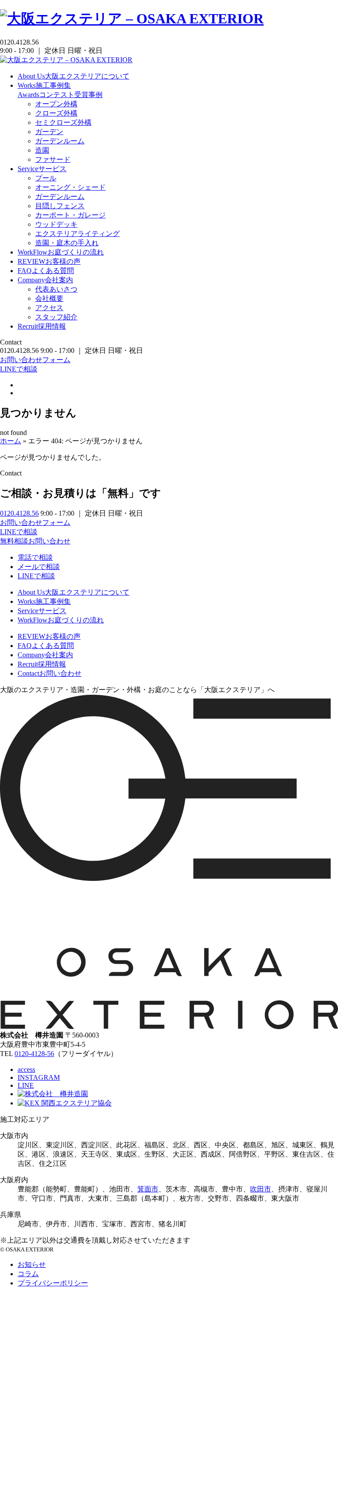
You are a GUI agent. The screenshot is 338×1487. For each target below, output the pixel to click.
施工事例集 (44, 85)
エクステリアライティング (77, 233)
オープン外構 (56, 104)
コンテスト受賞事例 (60, 94)
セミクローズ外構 (63, 122)
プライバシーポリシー (53, 1283)
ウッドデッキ (56, 224)
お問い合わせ (49, 673)
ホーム (10, 441)
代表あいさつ (56, 289)
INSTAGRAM (39, 1077)
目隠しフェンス (59, 206)
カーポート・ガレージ (70, 215)
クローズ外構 (56, 113)
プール (45, 178)
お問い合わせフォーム (35, 359)
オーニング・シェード (70, 187)
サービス (42, 168)
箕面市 (147, 1189)
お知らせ (32, 1264)
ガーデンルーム (59, 141)
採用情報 (42, 326)
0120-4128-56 (34, 1053)
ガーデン (49, 131)
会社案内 (45, 280)
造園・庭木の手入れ (67, 243)
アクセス (49, 307)
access (26, 1069)
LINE (26, 1085)
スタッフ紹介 (56, 317)
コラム (28, 1273)
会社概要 (49, 298)
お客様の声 (49, 261)
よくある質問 (46, 270)
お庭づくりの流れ (61, 252)
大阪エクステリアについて (73, 76)
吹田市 (260, 1189)
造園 (42, 150)
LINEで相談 (18, 369)
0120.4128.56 (19, 513)
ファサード (52, 159)
